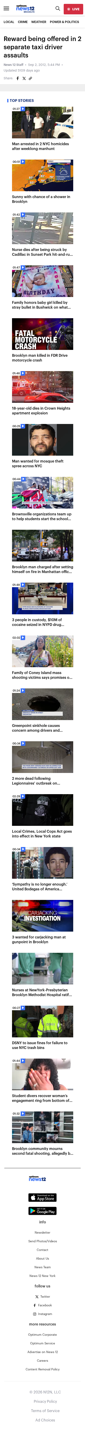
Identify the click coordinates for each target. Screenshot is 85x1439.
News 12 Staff (13, 65)
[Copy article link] (30, 78)
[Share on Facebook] (17, 78)
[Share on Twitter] (24, 78)
